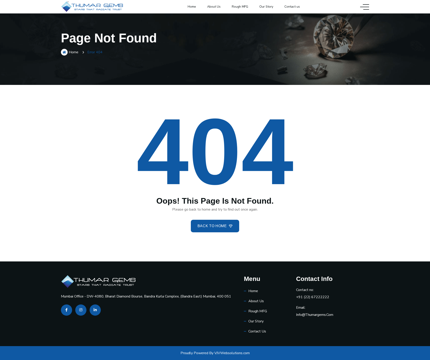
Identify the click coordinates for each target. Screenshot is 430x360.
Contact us (292, 6)
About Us (214, 6)
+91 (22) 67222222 (312, 297)
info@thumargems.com (314, 314)
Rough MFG (240, 6)
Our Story (266, 6)
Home (192, 6)
